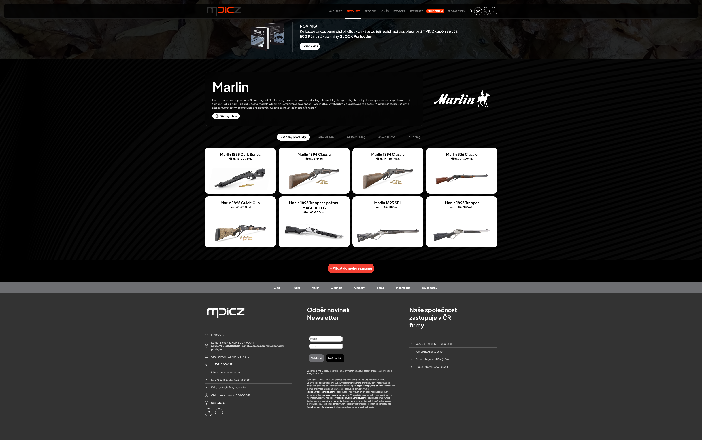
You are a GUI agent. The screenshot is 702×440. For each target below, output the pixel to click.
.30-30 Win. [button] (326, 137)
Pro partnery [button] (456, 11)
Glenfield (336, 287)
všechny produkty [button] (293, 137)
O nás (385, 11)
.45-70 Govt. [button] (387, 137)
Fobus (380, 287)
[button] (470, 11)
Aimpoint (359, 287)
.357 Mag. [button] (414, 137)
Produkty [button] (353, 11)
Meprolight (403, 287)
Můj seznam (435, 11)
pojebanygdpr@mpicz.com (370, 385)
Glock (277, 287)
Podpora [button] (399, 11)
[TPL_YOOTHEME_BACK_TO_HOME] (224, 12)
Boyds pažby (429, 287)
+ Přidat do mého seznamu (351, 268)
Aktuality (335, 11)
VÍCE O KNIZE (310, 46)
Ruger (296, 287)
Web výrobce (228, 116)
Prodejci (371, 11)
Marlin (315, 287)
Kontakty (416, 11)
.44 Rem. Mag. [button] (356, 137)
